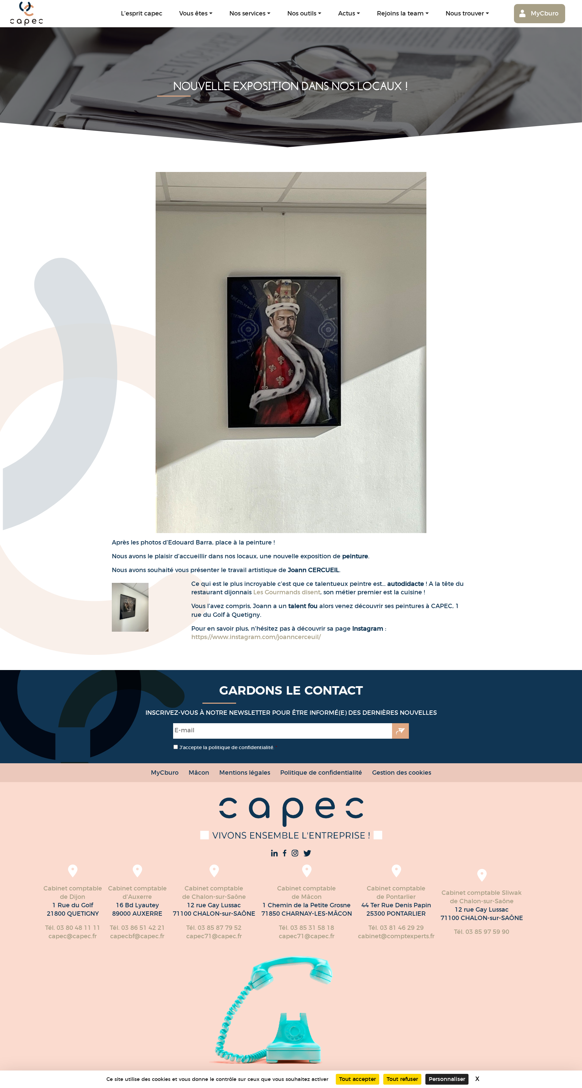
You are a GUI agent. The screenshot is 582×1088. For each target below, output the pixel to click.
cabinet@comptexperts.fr (396, 936)
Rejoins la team (400, 13)
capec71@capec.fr (214, 936)
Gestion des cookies (401, 772)
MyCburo (544, 13)
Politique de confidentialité (321, 772)
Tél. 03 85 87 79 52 (213, 928)
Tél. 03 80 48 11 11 (72, 928)
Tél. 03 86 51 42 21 (137, 928)
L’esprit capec (141, 13)
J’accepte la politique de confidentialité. (228, 747)
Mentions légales (244, 772)
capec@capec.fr (72, 936)
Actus (346, 13)
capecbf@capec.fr (137, 936)
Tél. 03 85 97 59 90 (481, 932)
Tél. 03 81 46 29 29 (396, 928)
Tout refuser (402, 1079)
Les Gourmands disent (286, 592)
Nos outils (301, 13)
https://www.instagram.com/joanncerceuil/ (256, 637)
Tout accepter (357, 1079)
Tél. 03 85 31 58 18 (306, 928)
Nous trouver (465, 13)
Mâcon (199, 772)
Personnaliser (447, 1079)
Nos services (247, 13)
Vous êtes (193, 13)
